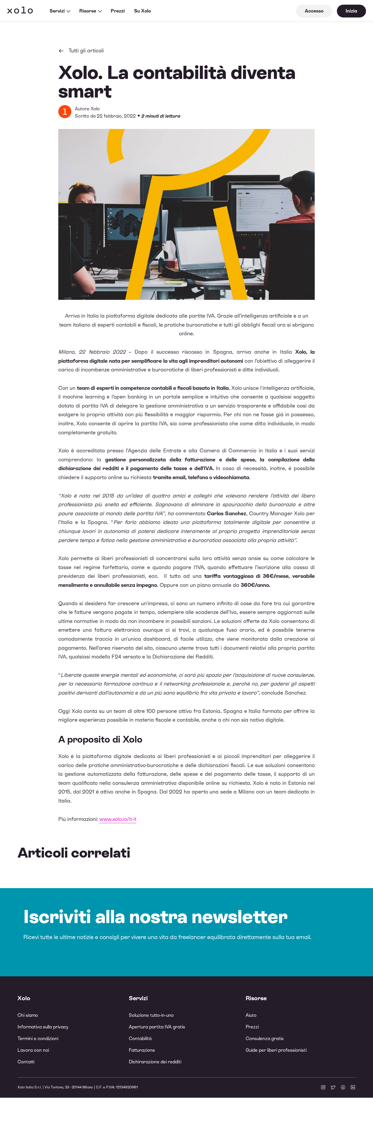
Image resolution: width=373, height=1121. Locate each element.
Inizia (351, 11)
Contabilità (140, 1038)
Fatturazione (142, 1050)
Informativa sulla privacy (42, 1027)
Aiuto (251, 1015)
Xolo (20, 11)
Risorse (87, 11)
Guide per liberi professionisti (276, 1050)
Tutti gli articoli (86, 50)
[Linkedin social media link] (353, 1088)
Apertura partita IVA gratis (157, 1027)
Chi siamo (27, 1015)
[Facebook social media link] (343, 1088)
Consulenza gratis (265, 1038)
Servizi (57, 11)
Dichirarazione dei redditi (155, 1062)
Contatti (25, 1062)
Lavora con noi (33, 1050)
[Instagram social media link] (323, 1088)
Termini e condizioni (37, 1038)
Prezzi (118, 11)
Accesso (314, 11)
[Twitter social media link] (333, 1088)
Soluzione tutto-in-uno (151, 1015)
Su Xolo (142, 11)
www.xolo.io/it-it (117, 819)
